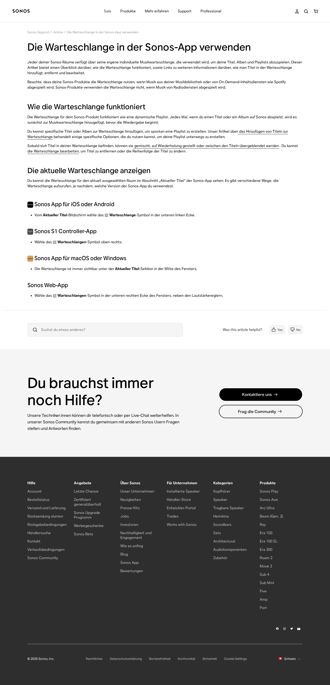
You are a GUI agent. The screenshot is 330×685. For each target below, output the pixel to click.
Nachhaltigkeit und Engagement (136, 535)
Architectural (224, 541)
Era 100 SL (268, 541)
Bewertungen (131, 571)
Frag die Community (257, 411)
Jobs (124, 516)
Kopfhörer (221, 491)
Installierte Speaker (183, 491)
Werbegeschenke (89, 525)
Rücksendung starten (45, 516)
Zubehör (220, 558)
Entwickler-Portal (181, 508)
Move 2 (266, 566)
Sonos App (129, 562)
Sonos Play (269, 491)
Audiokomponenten (230, 549)
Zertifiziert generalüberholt (87, 502)
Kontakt (33, 541)
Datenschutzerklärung (126, 659)
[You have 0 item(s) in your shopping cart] (316, 11)
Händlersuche (39, 533)
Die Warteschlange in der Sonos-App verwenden (103, 32)
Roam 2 (266, 558)
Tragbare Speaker (228, 508)
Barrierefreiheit (160, 659)
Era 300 (266, 549)
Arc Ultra (267, 508)
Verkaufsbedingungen (45, 549)
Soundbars (222, 524)
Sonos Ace (269, 499)
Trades (172, 516)
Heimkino (221, 516)
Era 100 (266, 533)
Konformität (186, 659)
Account (34, 491)
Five (263, 591)
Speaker (220, 499)
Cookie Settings (235, 659)
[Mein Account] (297, 11)
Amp (264, 599)
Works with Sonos (181, 524)
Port (263, 607)
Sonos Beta (83, 534)
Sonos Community (42, 558)
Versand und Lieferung (46, 508)
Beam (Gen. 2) (271, 516)
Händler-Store (179, 499)
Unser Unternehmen (137, 491)
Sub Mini (267, 582)
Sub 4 (264, 574)
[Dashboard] (21, 11)
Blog (124, 554)
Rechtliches (94, 659)
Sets (217, 533)
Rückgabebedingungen (47, 524)
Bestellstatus (38, 499)
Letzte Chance (86, 491)
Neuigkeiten (130, 499)
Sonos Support (38, 32)
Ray (263, 524)
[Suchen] (306, 11)
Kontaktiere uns (257, 394)
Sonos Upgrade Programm (87, 515)
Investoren (129, 524)
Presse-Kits (130, 508)
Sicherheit (209, 659)
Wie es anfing (131, 546)
